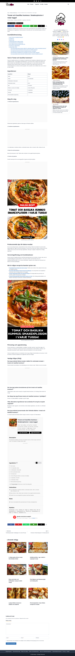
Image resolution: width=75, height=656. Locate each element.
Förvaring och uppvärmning (14, 45)
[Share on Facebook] (10, 26)
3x (40, 462)
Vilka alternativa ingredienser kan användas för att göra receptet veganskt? (25, 52)
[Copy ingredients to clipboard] (17, 462)
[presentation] (16, 548)
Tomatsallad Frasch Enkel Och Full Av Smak (18, 267)
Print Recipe (20, 23)
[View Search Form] (68, 4)
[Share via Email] (33, 26)
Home (8, 12)
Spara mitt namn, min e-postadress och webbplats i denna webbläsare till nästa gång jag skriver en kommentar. (25, 640)
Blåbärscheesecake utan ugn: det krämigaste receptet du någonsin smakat (60, 107)
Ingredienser (11, 38)
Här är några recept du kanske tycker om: (17, 44)
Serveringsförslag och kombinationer (16, 42)
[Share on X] (41, 26)
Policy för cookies (24, 651)
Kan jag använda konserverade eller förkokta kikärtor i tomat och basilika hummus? (27, 53)
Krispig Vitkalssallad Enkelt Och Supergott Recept (19, 273)
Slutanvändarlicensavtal (56, 651)
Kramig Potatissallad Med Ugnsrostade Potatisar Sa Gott (20, 276)
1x (36, 462)
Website (37, 637)
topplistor (37, 4)
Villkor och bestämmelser (34, 651)
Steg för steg (11, 40)
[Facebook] (34, 1)
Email (22, 637)
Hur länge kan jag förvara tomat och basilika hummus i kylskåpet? (23, 51)
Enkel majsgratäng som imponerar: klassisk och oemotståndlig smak (58, 83)
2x (38, 462)
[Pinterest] (36, 1)
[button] (9, 181)
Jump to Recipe (11, 23)
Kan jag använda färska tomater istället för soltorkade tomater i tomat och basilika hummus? (28, 48)
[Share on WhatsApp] (26, 26)
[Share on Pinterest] (18, 26)
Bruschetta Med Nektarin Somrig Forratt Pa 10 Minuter (20, 270)
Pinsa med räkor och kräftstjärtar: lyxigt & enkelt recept (15, 581)
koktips (34, 654)
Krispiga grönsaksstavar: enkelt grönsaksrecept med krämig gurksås (60, 59)
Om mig (41, 4)
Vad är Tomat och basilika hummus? (16, 37)
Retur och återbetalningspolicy (45, 651)
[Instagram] (41, 1)
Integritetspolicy (9, 651)
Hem (28, 4)
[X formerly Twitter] (39, 1)
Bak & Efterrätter (55, 104)
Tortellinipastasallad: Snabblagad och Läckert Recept (16, 532)
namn (7, 637)
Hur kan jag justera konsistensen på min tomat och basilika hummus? (24, 49)
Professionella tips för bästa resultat (16, 41)
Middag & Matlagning (13, 12)
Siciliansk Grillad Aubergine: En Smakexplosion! (40, 532)
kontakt (46, 4)
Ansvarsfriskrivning (16, 651)
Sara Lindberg (10, 20)
